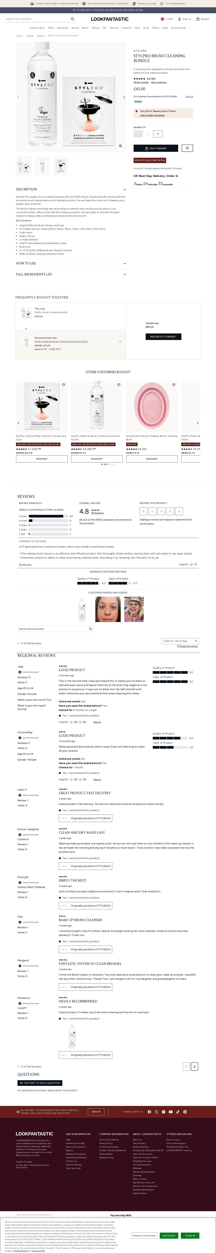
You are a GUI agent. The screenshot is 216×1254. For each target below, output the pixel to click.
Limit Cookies (169, 1235)
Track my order (73, 1168)
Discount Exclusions (76, 1147)
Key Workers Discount (144, 1182)
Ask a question (159, 82)
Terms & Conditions (109, 1139)
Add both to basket (163, 336)
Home (20, 35)
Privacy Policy (106, 1143)
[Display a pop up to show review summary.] (39, 449)
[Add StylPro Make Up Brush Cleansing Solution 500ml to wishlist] (118, 384)
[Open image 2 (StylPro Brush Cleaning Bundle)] (42, 166)
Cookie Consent (24, 1162)
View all (189, 96)
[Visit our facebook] (149, 1111)
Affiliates (137, 1168)
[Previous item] (18, 423)
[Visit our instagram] (163, 1111)
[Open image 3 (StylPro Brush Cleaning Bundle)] (60, 166)
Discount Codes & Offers (145, 1157)
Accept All (190, 1235)
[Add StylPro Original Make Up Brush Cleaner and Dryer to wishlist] (63, 384)
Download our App (75, 1143)
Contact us (71, 1161)
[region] (108, 1236)
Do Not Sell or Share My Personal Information (32, 1166)
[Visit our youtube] (170, 1111)
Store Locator (174, 1139)
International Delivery (76, 1157)
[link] (184, 19)
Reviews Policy (106, 1157)
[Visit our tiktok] (177, 1111)
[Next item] (197, 423)
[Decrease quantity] (138, 134)
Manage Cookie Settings (144, 1235)
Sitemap (137, 1175)
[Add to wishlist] (187, 148)
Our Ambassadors (142, 1164)
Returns (69, 1150)
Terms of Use (38, 1251)
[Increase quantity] (157, 134)
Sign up (96, 1112)
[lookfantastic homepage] (109, 19)
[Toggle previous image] (18, 97)
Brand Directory (141, 1147)
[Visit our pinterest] (185, 1111)
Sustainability (106, 1154)
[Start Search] (72, 19)
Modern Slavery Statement (112, 1150)
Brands (29, 35)
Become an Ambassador (145, 1186)
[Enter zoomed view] (120, 146)
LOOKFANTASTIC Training (179, 1150)
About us (137, 1139)
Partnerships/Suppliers (144, 1172)
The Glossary (139, 1143)
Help (68, 1139)
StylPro (40, 35)
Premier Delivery (74, 1164)
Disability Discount (142, 1161)
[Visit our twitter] (156, 1111)
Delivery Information (76, 1154)
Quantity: (140, 127)
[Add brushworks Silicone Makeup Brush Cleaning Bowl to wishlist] (173, 384)
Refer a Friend (140, 1179)
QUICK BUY (42, 459)
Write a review (141, 82)
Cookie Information (109, 1147)
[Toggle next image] (124, 97)
